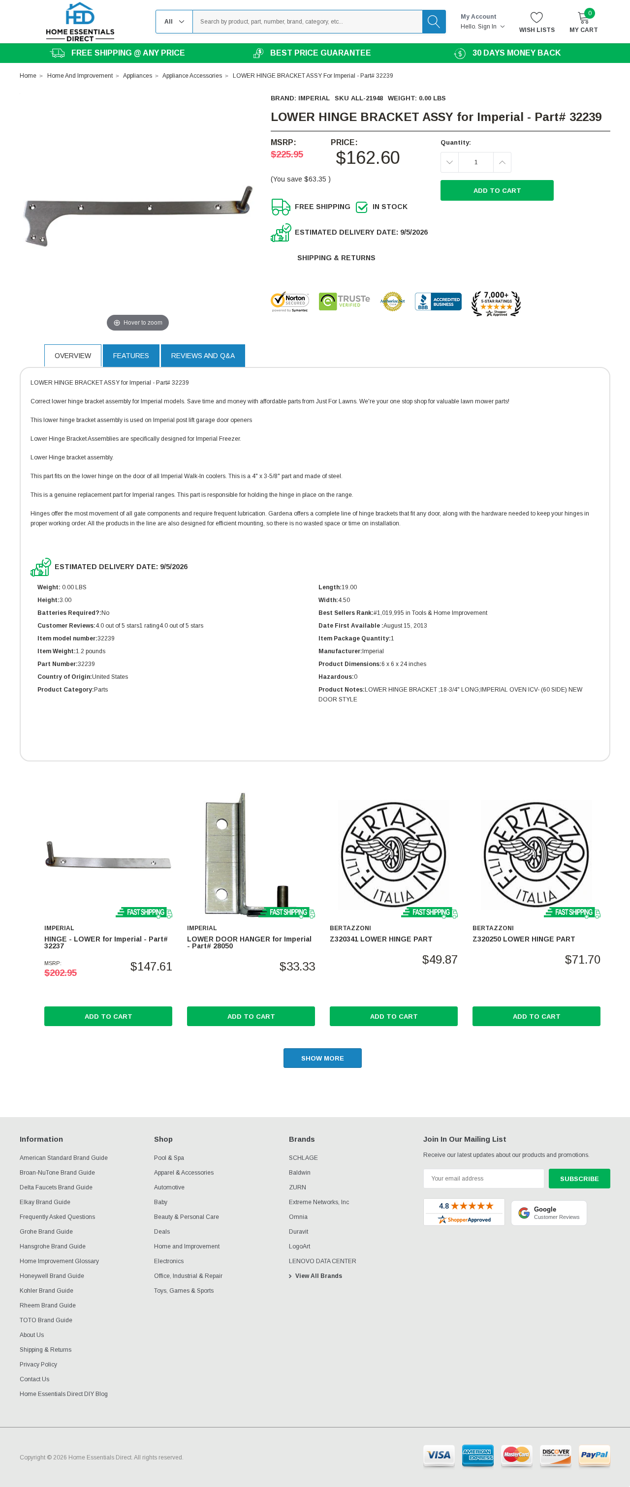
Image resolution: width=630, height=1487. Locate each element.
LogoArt (299, 1246)
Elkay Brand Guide (45, 1202)
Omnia (298, 1217)
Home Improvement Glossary (59, 1261)
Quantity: (456, 142)
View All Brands (318, 1276)
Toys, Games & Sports (184, 1290)
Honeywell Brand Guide (52, 1276)
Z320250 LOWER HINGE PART (523, 939)
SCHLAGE (303, 1157)
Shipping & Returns (336, 258)
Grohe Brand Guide (46, 1231)
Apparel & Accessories (184, 1172)
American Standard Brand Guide (64, 1157)
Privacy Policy (38, 1364)
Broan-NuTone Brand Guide (57, 1172)
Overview (73, 356)
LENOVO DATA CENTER (322, 1261)
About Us (32, 1335)
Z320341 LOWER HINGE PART (381, 939)
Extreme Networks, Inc (319, 1202)
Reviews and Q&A (203, 356)
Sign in (488, 26)
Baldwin (300, 1172)
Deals (162, 1231)
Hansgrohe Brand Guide (53, 1246)
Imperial (314, 98)
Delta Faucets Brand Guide (56, 1187)
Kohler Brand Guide (46, 1290)
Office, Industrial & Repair (188, 1276)
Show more (322, 1058)
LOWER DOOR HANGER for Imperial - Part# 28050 (249, 942)
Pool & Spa (169, 1157)
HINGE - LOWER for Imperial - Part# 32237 (106, 942)
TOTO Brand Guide (46, 1320)
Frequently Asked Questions (57, 1217)
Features (131, 356)
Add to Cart (108, 1016)
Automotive (169, 1187)
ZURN (297, 1187)
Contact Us (34, 1379)
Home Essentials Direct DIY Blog (64, 1394)
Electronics (169, 1261)
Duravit (298, 1231)
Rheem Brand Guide (48, 1305)
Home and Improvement (187, 1246)
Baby (160, 1202)
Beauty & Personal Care (186, 1217)
